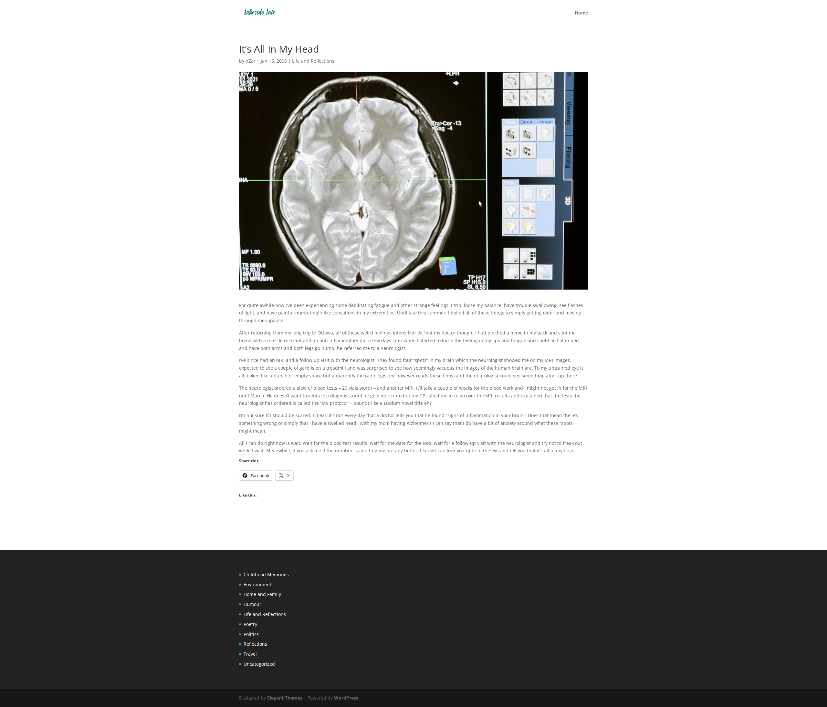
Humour (252, 604)
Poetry (250, 624)
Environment (257, 584)
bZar (251, 61)
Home (581, 13)
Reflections (255, 644)
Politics (251, 634)
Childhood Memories (266, 574)
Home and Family (262, 594)
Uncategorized (259, 664)
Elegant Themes (284, 698)
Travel (250, 654)
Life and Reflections (313, 61)
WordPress (346, 698)
